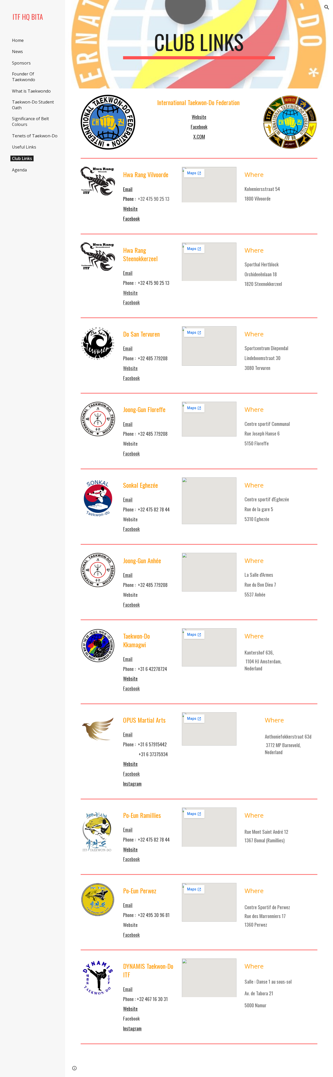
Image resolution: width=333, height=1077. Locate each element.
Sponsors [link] (21, 63)
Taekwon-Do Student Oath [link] (33, 105)
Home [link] (18, 40)
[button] (327, 7)
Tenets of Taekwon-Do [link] (34, 136)
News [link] (17, 51)
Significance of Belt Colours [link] (30, 121)
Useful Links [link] (24, 147)
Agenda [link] (19, 170)
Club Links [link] (22, 158)
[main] (199, 44)
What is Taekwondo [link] (31, 91)
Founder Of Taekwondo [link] (23, 76)
